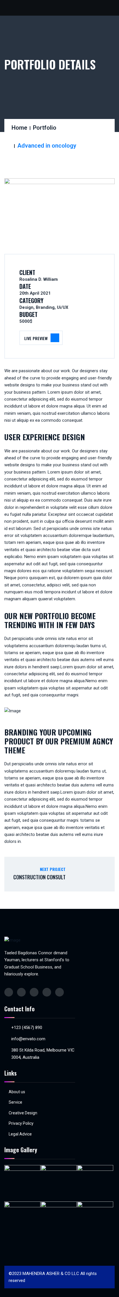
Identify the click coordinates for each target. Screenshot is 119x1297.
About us (17, 1091)
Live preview (36, 338)
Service (15, 1102)
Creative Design (23, 1113)
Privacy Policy (21, 1123)
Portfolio (44, 127)
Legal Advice (20, 1134)
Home (19, 127)
